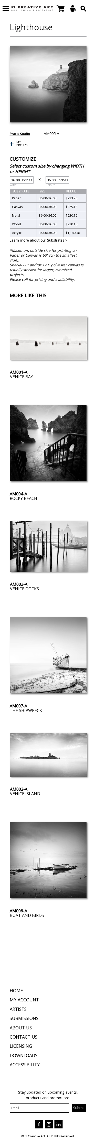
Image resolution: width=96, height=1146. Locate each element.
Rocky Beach (23, 498)
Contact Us (23, 1037)
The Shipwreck (26, 710)
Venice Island (25, 793)
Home (16, 990)
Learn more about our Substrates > (38, 240)
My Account (24, 1000)
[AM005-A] (48, 84)
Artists (18, 1009)
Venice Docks (24, 589)
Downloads (23, 1055)
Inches (21, 181)
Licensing (21, 1046)
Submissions (24, 1018)
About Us (21, 1028)
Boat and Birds (27, 915)
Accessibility (25, 1064)
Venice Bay (21, 377)
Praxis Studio (20, 133)
